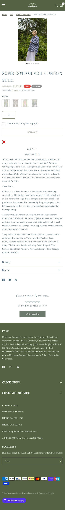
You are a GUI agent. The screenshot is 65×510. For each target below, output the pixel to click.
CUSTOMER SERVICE (16, 393)
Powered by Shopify (46, 493)
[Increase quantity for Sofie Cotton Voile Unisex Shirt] (13, 114)
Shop (11, 14)
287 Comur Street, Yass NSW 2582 (27, 438)
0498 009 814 (16, 424)
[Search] (56, 5)
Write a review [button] (32, 314)
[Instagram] (13, 367)
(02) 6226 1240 (16, 418)
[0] (61, 5)
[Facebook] (5, 367)
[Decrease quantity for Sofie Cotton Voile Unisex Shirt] (4, 114)
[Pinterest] (20, 367)
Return (5, 270)
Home (4, 14)
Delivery (6, 262)
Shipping (15, 90)
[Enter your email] (60, 461)
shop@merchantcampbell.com (23, 431)
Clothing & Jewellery (23, 14)
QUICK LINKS (11, 382)
